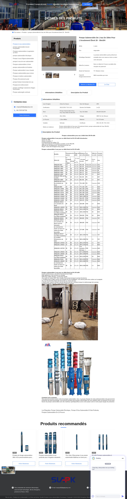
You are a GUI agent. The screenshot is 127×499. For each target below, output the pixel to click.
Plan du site (8, 497)
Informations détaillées (53, 92)
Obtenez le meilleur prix (88, 84)
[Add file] (93, 496)
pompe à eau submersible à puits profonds (85, 410)
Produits (50, 4)
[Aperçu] (14, 4)
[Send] (122, 496)
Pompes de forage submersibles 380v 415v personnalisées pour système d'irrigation (22, 456)
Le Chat (87, 4)
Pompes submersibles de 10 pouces (53, 412)
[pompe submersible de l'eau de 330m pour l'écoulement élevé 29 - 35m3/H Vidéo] (59, 53)
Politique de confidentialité (20, 497)
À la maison (30, 4)
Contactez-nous (74, 4)
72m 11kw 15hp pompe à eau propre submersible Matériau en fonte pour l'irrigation (76, 456)
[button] (15, 446)
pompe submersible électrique (60, 410)
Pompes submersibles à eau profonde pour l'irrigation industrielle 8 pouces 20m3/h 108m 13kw (50, 456)
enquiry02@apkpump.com (25, 107)
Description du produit (79, 92)
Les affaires (64, 4)
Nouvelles (56, 4)
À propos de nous (40, 4)
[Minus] (123, 458)
